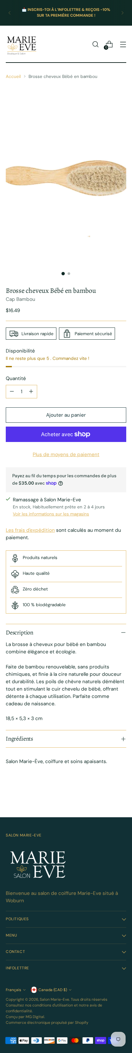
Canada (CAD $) (52, 989)
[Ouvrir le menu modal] (122, 44)
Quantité (16, 378)
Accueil (13, 76)
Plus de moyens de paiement (66, 454)
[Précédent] (10, 13)
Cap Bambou (20, 299)
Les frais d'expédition (30, 530)
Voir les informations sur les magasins (51, 514)
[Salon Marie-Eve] (22, 44)
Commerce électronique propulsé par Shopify (47, 1022)
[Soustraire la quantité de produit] (12, 391)
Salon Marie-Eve (54, 999)
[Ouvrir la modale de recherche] (95, 44)
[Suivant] (122, 13)
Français (13, 989)
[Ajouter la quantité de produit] (31, 391)
